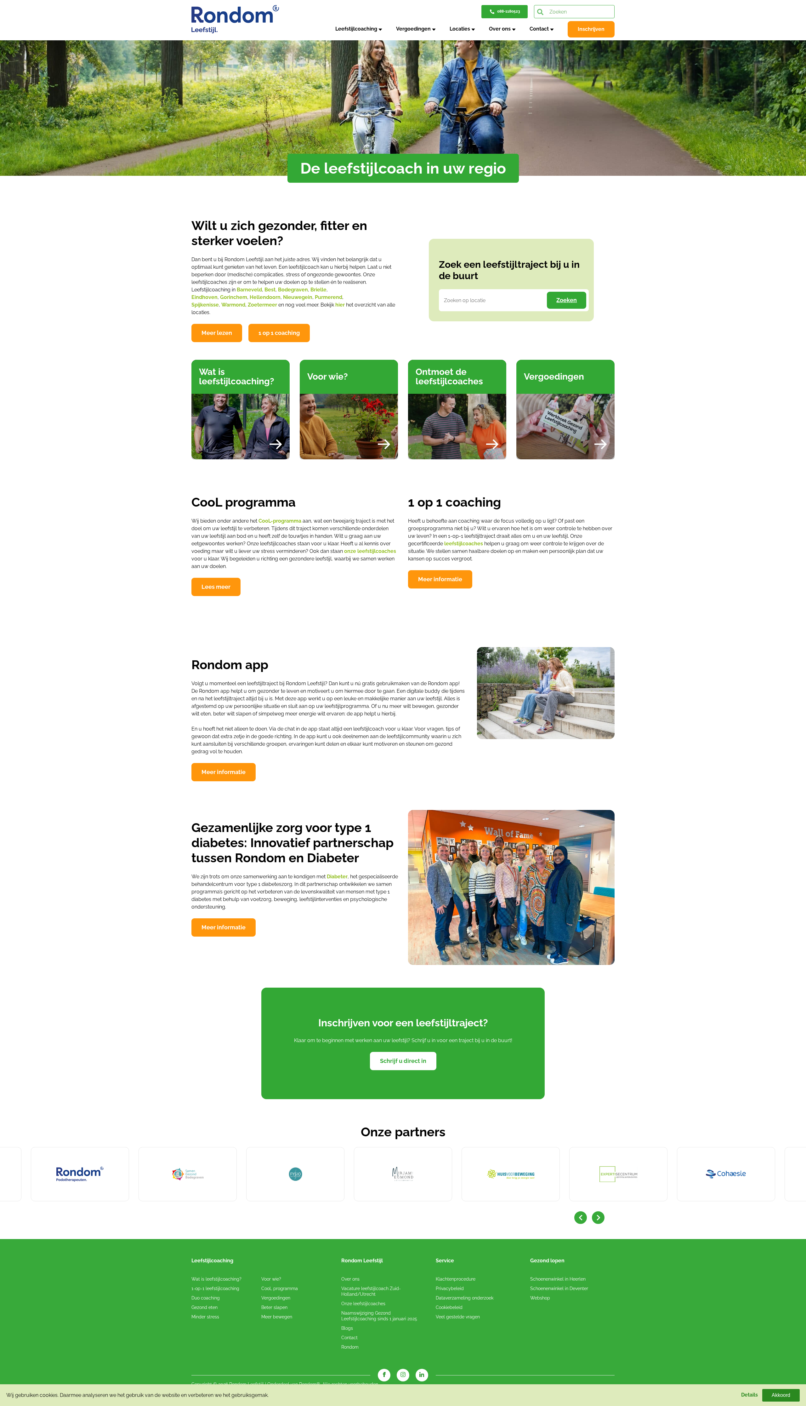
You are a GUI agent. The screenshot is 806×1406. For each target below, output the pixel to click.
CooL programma (279, 1288)
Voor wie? (327, 377)
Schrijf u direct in (403, 1061)
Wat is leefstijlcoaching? (236, 376)
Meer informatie (440, 579)
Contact (539, 29)
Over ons (500, 29)
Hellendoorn (265, 297)
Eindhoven (204, 297)
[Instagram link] (403, 1375)
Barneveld (249, 290)
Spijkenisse (205, 305)
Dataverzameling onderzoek (464, 1297)
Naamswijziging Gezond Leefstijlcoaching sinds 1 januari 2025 (379, 1316)
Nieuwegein (297, 297)
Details (749, 1395)
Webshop (540, 1297)
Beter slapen (274, 1307)
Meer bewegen (276, 1316)
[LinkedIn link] (422, 1375)
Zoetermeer (262, 305)
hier (340, 305)
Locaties (460, 29)
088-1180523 (508, 11)
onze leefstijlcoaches (370, 551)
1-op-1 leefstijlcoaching (215, 1288)
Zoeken (566, 300)
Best (269, 290)
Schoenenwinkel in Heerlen (558, 1279)
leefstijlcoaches (463, 544)
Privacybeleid (450, 1288)
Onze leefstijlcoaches (363, 1303)
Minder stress (205, 1316)
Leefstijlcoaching (356, 29)
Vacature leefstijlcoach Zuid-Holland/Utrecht (371, 1291)
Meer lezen (217, 333)
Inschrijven (591, 29)
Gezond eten (204, 1307)
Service (445, 1261)
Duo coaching (205, 1297)
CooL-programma (279, 521)
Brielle (318, 290)
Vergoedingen (413, 29)
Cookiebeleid (449, 1307)
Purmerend (328, 297)
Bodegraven (293, 290)
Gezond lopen (547, 1261)
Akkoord (781, 1395)
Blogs (347, 1328)
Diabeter (337, 877)
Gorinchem (233, 297)
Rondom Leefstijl (362, 1261)
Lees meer (216, 586)
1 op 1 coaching (279, 333)
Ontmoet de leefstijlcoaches (449, 376)
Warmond (233, 305)
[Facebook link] (384, 1375)
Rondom (350, 1347)
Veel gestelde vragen (458, 1316)
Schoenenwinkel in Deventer (559, 1288)
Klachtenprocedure (455, 1279)
